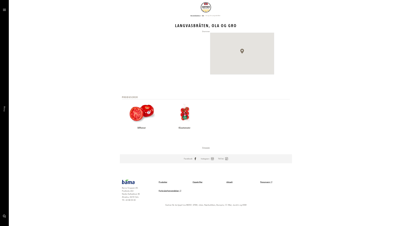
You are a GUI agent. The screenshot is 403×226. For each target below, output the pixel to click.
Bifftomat (141, 127)
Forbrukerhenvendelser (169, 191)
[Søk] (4, 216)
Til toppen (206, 148)
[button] (242, 51)
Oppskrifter (198, 182)
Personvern (265, 182)
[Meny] (4, 9)
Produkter (163, 182)
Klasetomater (184, 127)
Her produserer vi (195, 15)
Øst (203, 15)
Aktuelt (229, 182)
